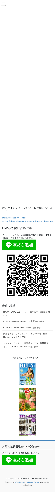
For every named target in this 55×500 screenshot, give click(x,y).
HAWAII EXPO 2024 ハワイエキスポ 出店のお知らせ (26, 313)
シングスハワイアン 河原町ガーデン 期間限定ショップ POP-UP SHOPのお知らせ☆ (26, 345)
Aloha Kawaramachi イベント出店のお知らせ (24, 321)
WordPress (19, 482)
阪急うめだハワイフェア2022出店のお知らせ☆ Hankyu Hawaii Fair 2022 (27, 335)
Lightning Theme (32, 482)
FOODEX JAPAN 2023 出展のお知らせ (21, 327)
